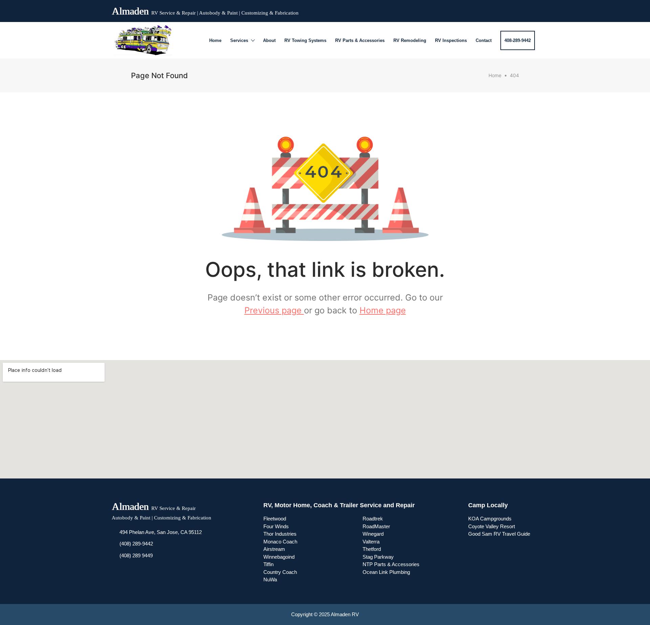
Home (215, 40)
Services (239, 40)
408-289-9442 (517, 40)
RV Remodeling (409, 40)
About (269, 40)
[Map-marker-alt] (531, 9)
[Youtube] (507, 9)
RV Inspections (451, 40)
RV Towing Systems (305, 40)
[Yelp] (519, 9)
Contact (484, 40)
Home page (383, 310)
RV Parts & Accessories (360, 40)
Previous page (274, 310)
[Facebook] (495, 9)
